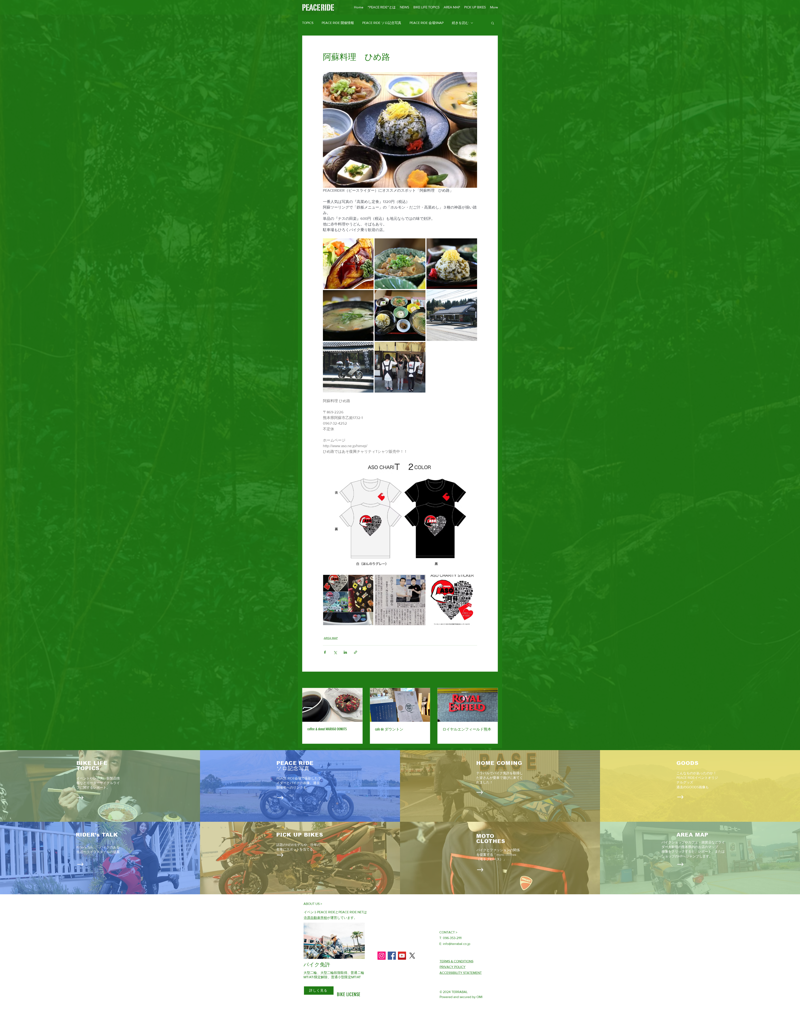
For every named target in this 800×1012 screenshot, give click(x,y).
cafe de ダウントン (389, 729)
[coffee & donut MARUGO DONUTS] (332, 705)
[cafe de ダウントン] (400, 705)
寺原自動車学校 (315, 917)
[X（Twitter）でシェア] (335, 652)
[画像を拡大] (348, 263)
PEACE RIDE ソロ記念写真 (381, 23)
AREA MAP (331, 638)
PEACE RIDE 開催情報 (338, 23)
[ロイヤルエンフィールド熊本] (468, 705)
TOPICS (307, 23)
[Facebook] (392, 956)
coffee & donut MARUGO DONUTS (327, 729)
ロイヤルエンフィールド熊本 (466, 729)
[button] (493, 23)
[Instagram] (382, 956)
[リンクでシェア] (356, 652)
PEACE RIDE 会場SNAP (427, 23)
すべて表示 (490, 680)
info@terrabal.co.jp (456, 944)
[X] (412, 956)
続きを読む (460, 23)
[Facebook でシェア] (325, 652)
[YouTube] (402, 956)
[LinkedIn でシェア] (345, 652)
